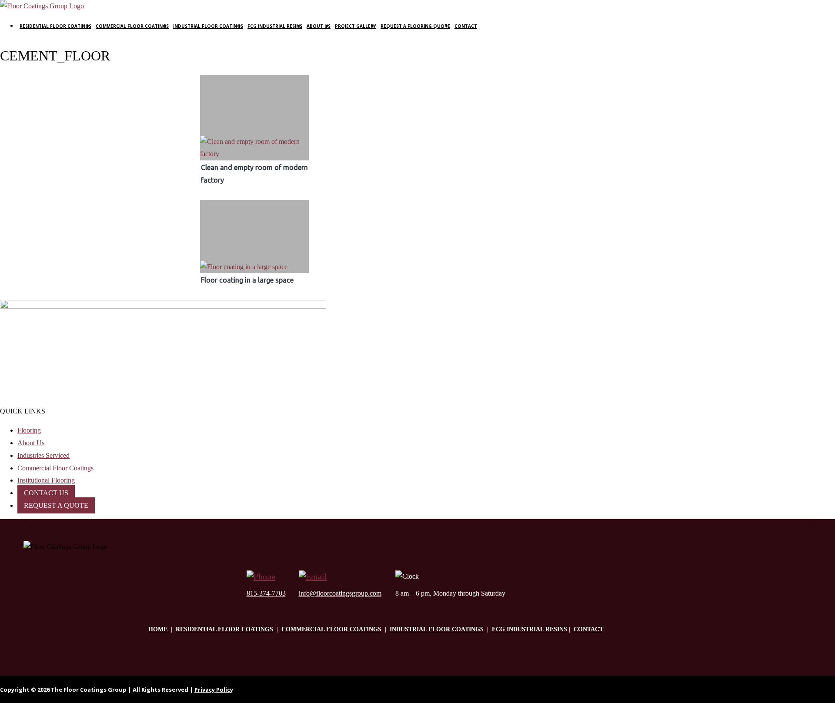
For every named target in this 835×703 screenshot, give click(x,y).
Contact (465, 26)
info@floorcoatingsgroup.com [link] (340, 593)
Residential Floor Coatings (55, 26)
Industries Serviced (43, 455)
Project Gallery (355, 26)
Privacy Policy (213, 689)
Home (157, 629)
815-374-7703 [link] (266, 593)
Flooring (29, 430)
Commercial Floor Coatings (132, 26)
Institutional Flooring (46, 480)
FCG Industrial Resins (274, 26)
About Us (319, 26)
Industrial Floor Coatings (208, 26)
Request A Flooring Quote (415, 26)
